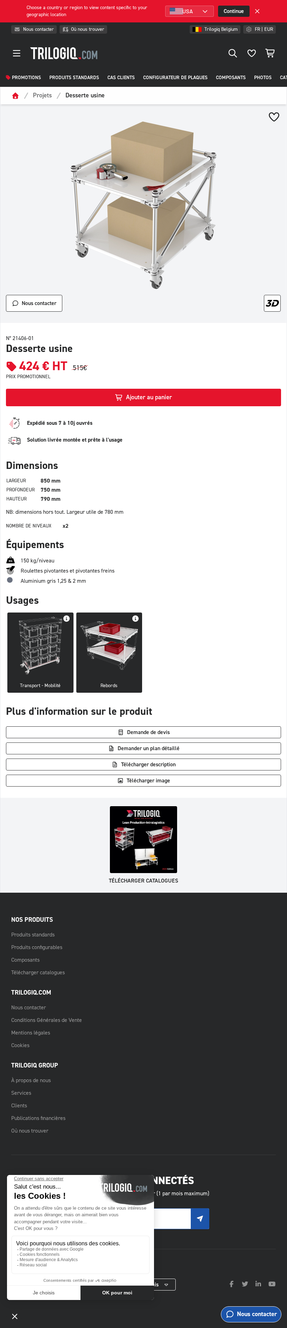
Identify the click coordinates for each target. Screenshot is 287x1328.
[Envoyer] (200, 1219)
